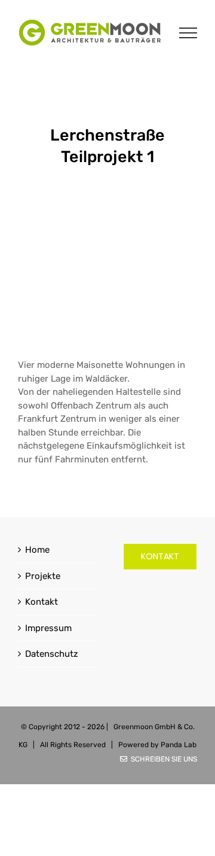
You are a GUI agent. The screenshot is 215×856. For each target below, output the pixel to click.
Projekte (42, 576)
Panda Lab (178, 745)
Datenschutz (51, 653)
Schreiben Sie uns (162, 759)
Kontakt (41, 601)
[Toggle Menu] (188, 33)
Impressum (48, 628)
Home (37, 549)
